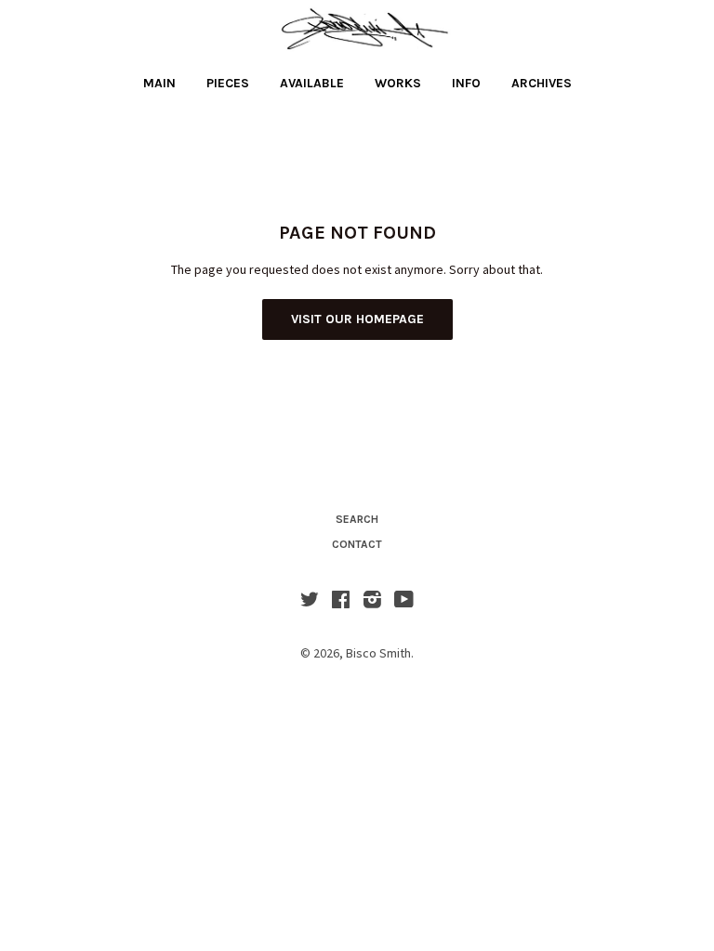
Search (357, 519)
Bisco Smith (378, 653)
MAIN (159, 83)
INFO (466, 83)
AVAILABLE (312, 83)
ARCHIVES (541, 83)
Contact (357, 544)
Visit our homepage (357, 319)
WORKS (398, 83)
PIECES (227, 83)
